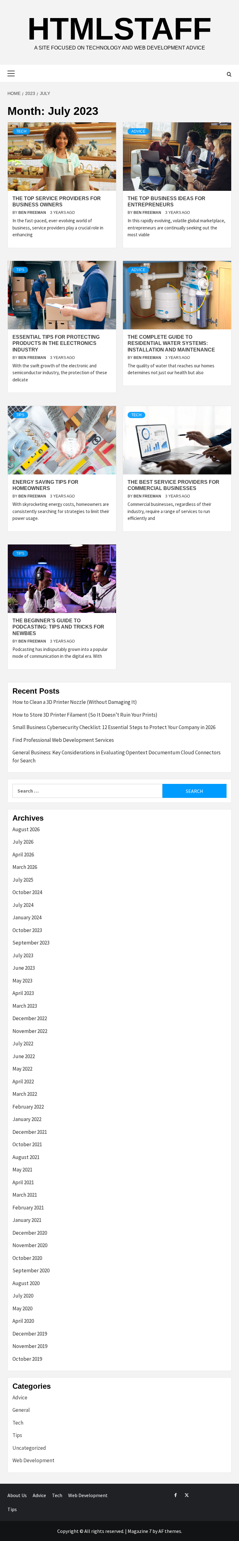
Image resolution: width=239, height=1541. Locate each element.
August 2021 (26, 1157)
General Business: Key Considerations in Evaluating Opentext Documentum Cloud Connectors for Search (116, 756)
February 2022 (28, 1106)
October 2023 (27, 930)
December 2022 (29, 1018)
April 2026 (23, 854)
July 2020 (22, 1295)
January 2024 (26, 917)
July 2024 (22, 905)
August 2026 (26, 829)
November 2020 (29, 1245)
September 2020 (30, 1270)
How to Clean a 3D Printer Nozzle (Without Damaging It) (74, 702)
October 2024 (27, 892)
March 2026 (24, 867)
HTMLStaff (119, 28)
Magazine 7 (140, 1531)
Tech (21, 131)
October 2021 (27, 1144)
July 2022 (22, 1043)
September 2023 (30, 942)
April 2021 (23, 1182)
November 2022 (29, 1031)
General (21, 1410)
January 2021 (26, 1220)
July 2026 (22, 841)
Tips (20, 270)
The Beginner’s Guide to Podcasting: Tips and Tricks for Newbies (58, 627)
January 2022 (26, 1119)
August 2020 (26, 1283)
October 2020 (27, 1258)
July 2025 (22, 879)
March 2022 (24, 1094)
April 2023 (23, 993)
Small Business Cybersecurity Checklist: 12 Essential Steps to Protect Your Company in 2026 (113, 727)
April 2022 (23, 1081)
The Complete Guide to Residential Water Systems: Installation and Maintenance (171, 343)
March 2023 (24, 1005)
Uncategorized (29, 1447)
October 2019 (27, 1358)
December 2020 (29, 1232)
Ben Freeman (32, 212)
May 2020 (22, 1308)
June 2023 (23, 967)
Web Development (33, 1460)
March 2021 (24, 1194)
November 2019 (29, 1346)
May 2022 (22, 1068)
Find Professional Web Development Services (63, 740)
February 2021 (28, 1207)
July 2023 (22, 955)
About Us (17, 1495)
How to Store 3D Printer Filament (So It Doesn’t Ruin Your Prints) (84, 714)
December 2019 (29, 1333)
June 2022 (23, 1056)
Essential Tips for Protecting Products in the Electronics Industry (56, 343)
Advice (138, 131)
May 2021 (22, 1169)
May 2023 (22, 980)
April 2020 (23, 1320)
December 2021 (29, 1132)
